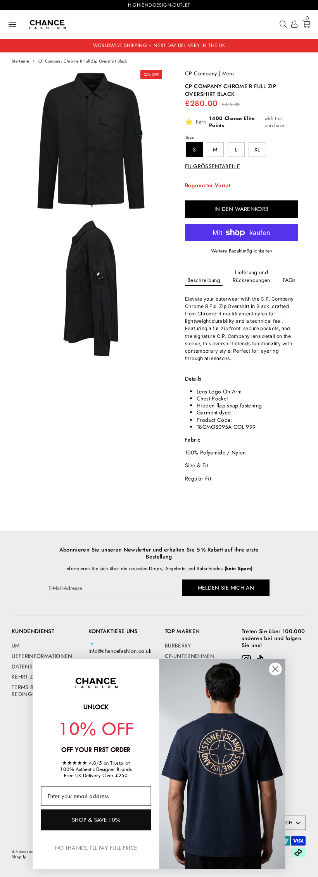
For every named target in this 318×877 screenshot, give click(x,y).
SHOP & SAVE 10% (96, 819)
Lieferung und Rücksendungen (251, 276)
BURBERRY (178, 645)
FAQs (289, 280)
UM (16, 645)
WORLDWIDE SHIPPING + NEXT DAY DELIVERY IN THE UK (159, 45)
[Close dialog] (275, 669)
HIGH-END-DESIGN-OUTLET (159, 5)
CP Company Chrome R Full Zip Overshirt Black (82, 61)
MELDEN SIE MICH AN (226, 588)
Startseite (20, 61)
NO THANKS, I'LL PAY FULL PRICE (96, 847)
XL (257, 149)
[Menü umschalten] (12, 24)
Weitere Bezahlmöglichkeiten (241, 250)
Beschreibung (203, 280)
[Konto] (294, 25)
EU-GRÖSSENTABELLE (212, 166)
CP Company (202, 73)
